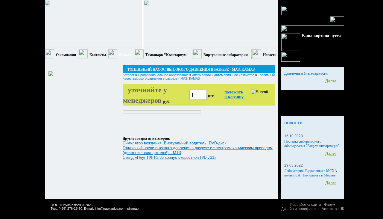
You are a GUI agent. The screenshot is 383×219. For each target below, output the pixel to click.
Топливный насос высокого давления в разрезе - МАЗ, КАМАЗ (199, 76)
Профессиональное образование (163, 75)
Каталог (126, 54)
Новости (269, 54)
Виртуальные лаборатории (225, 54)
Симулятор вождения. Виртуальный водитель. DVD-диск (175, 143)
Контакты (97, 54)
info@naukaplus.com (110, 208)
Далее (330, 81)
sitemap (133, 208)
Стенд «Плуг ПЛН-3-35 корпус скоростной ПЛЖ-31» (169, 157)
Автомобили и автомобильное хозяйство (223, 75)
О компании (66, 54)
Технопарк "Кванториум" (167, 54)
